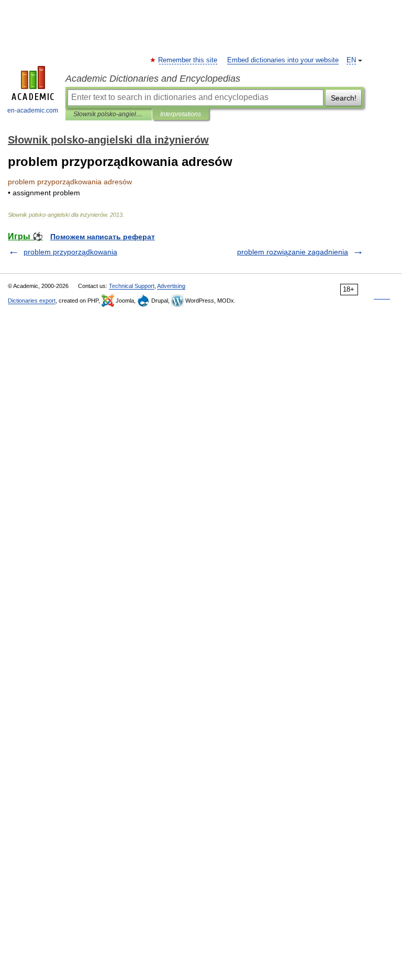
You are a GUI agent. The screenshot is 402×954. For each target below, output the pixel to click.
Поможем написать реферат (102, 236)
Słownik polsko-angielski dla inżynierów (108, 114)
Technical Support (131, 286)
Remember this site (188, 60)
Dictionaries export (31, 300)
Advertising (171, 286)
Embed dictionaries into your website (283, 60)
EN (351, 60)
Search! (343, 98)
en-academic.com (32, 110)
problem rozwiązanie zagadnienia (292, 252)
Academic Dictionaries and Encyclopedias (152, 78)
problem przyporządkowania (70, 252)
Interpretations (180, 114)
